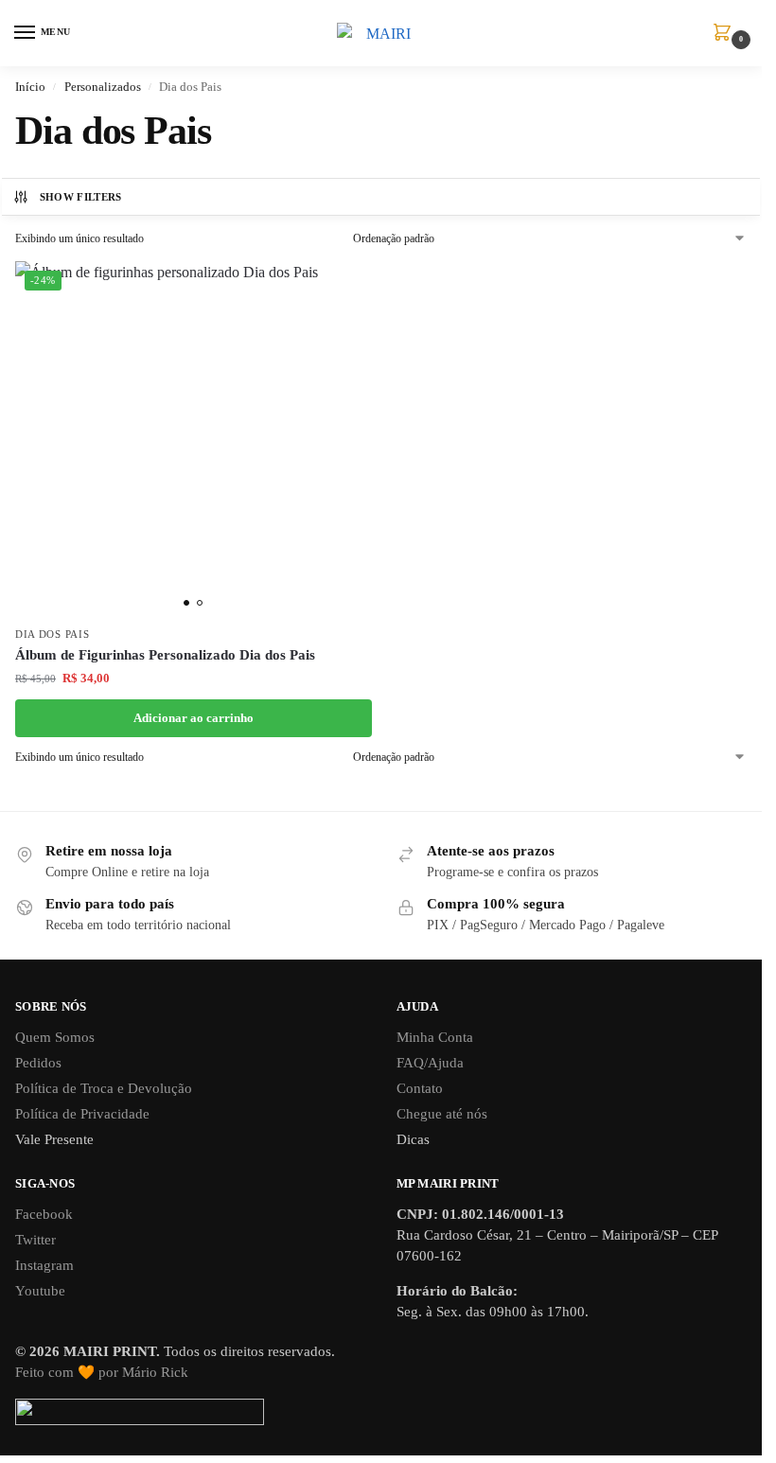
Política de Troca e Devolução (103, 1088)
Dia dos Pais (52, 634)
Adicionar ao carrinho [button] (193, 718)
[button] (726, 34)
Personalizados (102, 86)
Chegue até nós (442, 1113)
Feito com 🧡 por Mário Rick (101, 1372)
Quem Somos (55, 1037)
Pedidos (38, 1062)
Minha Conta (435, 1037)
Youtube (40, 1290)
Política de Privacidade (82, 1113)
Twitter (35, 1239)
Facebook (44, 1214)
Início (30, 86)
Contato (420, 1088)
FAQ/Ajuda (430, 1062)
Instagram (44, 1265)
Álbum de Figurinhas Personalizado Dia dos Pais (165, 654)
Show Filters (81, 197)
